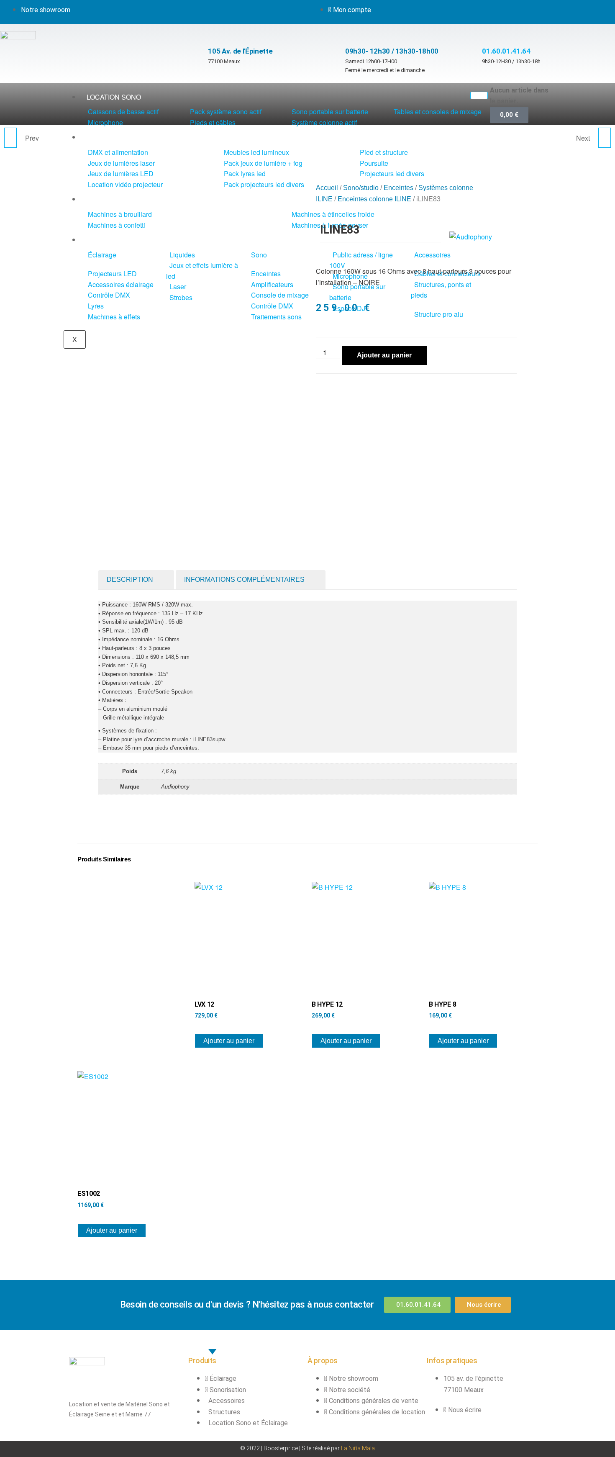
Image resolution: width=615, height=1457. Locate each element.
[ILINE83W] (10, 138)
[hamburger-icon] (479, 95)
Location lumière (119, 137)
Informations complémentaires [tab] (244, 579)
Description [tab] (130, 579)
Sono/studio (361, 187)
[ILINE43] (604, 138)
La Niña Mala (358, 1448)
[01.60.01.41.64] (486, 32)
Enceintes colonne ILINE (374, 199)
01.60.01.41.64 (506, 51)
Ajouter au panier (384, 355)
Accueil (327, 187)
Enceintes (398, 187)
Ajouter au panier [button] (228, 1040)
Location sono (114, 97)
